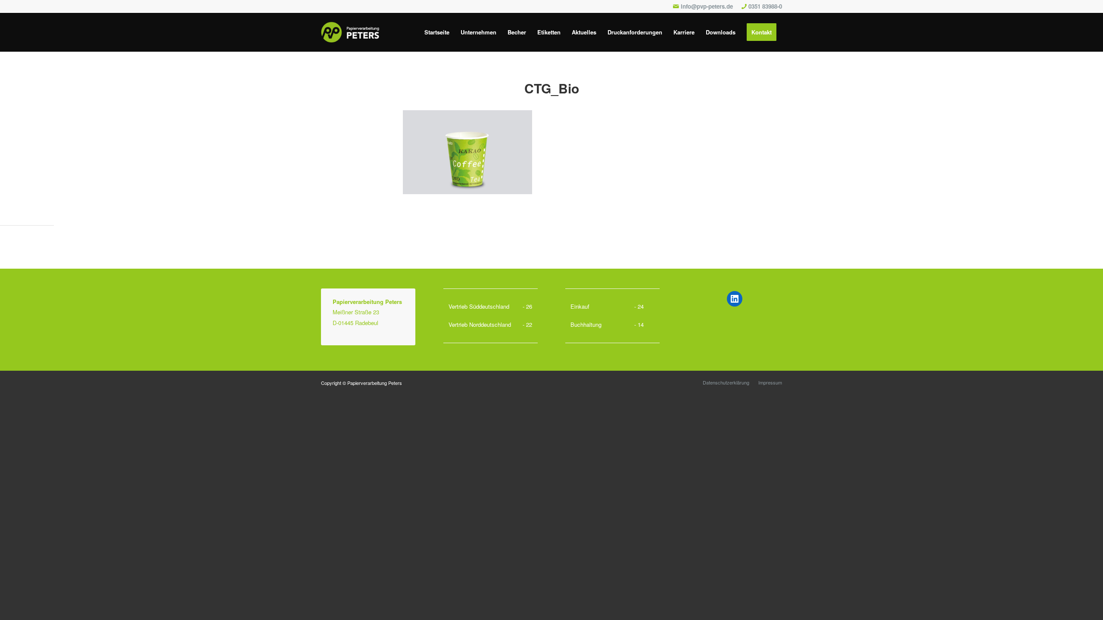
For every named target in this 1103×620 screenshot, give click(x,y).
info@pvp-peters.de (707, 6)
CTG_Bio (551, 88)
